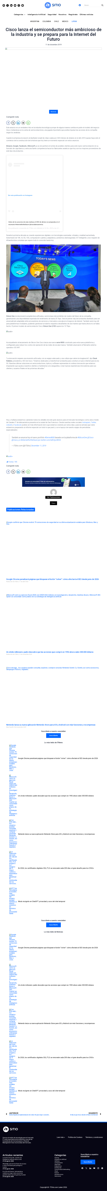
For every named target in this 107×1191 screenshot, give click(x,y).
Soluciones (58, 1176)
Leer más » (61, 1137)
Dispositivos (58, 1166)
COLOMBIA (47, 21)
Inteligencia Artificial (37, 14)
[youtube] (15, 5)
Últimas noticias (86, 14)
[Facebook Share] (8, 123)
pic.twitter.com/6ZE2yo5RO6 (49, 440)
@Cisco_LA (16, 440)
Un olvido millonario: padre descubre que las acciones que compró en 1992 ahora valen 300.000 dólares (49, 652)
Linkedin (9, 425)
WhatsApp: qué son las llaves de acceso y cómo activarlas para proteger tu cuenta (14, 1165)
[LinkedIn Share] (18, 123)
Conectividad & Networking (62, 1169)
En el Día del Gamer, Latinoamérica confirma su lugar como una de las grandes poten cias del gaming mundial (14, 1173)
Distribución (58, 1168)
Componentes (59, 1162)
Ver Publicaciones (53, 497)
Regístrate (73, 14)
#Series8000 (50, 437)
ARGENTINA (34, 21)
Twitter (93, 422)
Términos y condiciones (94, 1137)
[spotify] (22, 5)
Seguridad (52, 14)
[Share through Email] (23, 123)
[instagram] (19, 5)
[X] (7, 5)
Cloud (56, 1171)
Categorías (18, 14)
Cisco (53, 503)
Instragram (86, 422)
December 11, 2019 (38, 446)
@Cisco (90, 437)
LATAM (74, 21)
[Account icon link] (80, 5)
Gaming (57, 1157)
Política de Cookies (75, 1137)
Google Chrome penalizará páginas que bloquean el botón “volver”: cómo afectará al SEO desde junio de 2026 (52, 579)
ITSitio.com (32, 228)
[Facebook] (4, 5)
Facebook (17, 425)
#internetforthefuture (29, 440)
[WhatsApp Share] (28, 123)
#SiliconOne (82, 437)
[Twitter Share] (13, 123)
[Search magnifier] (102, 5)
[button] (53, 735)
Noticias (53, 112)
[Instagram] (11, 5)
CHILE (56, 21)
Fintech (57, 1173)
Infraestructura (59, 1174)
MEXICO (65, 21)
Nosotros (62, 14)
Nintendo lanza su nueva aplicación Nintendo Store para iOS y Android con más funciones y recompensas (50, 725)
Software (57, 1161)
